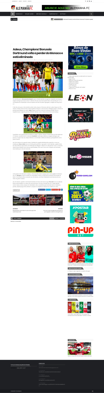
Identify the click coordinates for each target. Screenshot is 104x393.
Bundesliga (19, 14)
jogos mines (72, 79)
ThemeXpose (18, 391)
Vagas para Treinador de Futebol (77, 87)
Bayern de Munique (34, 198)
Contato (25, 1)
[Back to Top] (92, 391)
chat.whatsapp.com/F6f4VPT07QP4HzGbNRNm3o (52, 385)
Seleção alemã (29, 14)
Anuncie (29, 1)
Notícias (62, 14)
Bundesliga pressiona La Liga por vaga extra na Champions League (21, 202)
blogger (52, 218)
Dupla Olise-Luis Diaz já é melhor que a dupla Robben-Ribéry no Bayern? (37, 202)
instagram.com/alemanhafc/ (47, 380)
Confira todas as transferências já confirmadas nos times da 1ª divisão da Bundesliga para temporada (80, 264)
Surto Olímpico (72, 86)
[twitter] (87, 1)
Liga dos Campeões (48, 60)
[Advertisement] (52, 32)
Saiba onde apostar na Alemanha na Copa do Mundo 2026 (80, 76)
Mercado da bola (41, 14)
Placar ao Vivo (72, 88)
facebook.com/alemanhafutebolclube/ (49, 372)
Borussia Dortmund (39, 60)
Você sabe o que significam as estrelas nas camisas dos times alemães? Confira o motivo (79, 314)
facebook (62, 218)
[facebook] (85, 1)
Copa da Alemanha (49, 19)
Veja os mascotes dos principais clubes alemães (80, 356)
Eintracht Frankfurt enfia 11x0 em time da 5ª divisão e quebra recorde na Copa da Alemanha (77, 19)
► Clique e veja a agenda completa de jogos (79, 271)
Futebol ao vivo (72, 84)
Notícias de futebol (73, 83)
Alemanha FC (15, 1)
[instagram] (89, 1)
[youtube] (91, 1)
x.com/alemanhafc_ (44, 376)
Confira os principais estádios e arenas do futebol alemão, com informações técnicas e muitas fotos (80, 295)
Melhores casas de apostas (75, 80)
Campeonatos (53, 14)
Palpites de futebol (73, 81)
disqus (56, 218)
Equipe (20, 1)
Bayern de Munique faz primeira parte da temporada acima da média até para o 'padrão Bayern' (54, 201)
